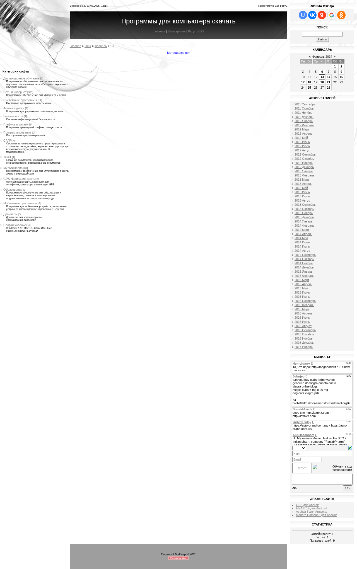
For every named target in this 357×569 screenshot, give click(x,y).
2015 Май (301, 288)
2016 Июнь (302, 317)
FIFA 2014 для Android (311, 508)
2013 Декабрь (304, 217)
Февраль (101, 46)
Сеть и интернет (14, 92)
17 (303, 82)
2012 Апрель (303, 133)
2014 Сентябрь (305, 254)
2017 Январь (304, 346)
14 (328, 77)
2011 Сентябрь (305, 104)
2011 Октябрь (304, 108)
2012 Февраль (304, 125)
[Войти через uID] (303, 15)
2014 (88, 46)
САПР (7, 140)
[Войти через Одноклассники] (341, 15)
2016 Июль (302, 321)
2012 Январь (304, 121)
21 (328, 82)
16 (341, 77)
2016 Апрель (303, 313)
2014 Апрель (303, 234)
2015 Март (302, 280)
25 (309, 87)
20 (322, 82)
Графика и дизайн (15, 124)
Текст (7, 157)
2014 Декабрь (304, 267)
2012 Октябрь (304, 158)
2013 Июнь (302, 192)
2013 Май (301, 188)
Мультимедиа (13, 168)
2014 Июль (302, 246)
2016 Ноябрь (304, 338)
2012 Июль (302, 146)
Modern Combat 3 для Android (316, 515)
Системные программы (20, 100)
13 (322, 77)
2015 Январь (304, 271)
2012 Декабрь (304, 167)
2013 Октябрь (304, 208)
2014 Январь (304, 221)
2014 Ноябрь (304, 263)
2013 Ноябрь (304, 213)
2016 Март (302, 309)
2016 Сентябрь (305, 330)
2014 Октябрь (304, 259)
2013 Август (303, 200)
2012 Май (301, 137)
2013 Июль (302, 196)
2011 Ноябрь (303, 112)
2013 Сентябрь (305, 204)
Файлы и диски (13, 108)
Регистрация (176, 31)
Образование (12, 189)
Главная (159, 31)
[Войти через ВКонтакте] (312, 15)
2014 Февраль (304, 225)
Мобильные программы (20, 203)
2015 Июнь (302, 292)
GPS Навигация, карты (19, 178)
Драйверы (10, 214)
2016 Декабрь (304, 342)
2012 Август (303, 150)
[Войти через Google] (331, 15)
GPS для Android (307, 505)
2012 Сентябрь (305, 154)
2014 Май (301, 238)
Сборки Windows (15, 225)
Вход (191, 31)
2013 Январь (304, 171)
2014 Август (303, 250)
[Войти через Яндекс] (322, 15)
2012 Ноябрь (304, 162)
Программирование (17, 132)
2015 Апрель (303, 284)
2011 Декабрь (304, 116)
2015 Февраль (304, 275)
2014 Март (302, 229)
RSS (200, 31)
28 (328, 87)
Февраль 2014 (322, 56)
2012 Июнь (302, 142)
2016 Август (303, 326)
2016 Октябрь (304, 334)
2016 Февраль (304, 305)
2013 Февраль (304, 175)
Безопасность (13, 116)
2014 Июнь (302, 242)
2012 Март (302, 129)
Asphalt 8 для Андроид (311, 511)
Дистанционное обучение (21, 78)
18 (309, 82)
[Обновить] (350, 447)
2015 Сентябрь (305, 300)
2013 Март (302, 179)
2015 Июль (302, 296)
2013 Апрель (303, 183)
